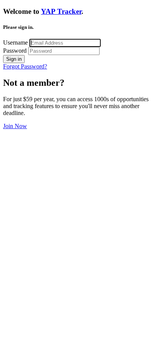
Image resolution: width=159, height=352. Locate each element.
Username (15, 42)
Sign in (14, 59)
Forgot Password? (25, 66)
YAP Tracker (61, 11)
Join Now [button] (15, 126)
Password (15, 50)
